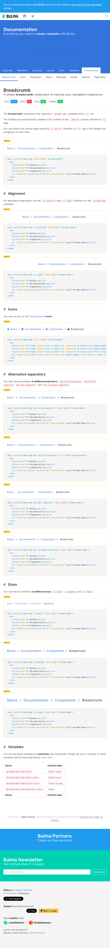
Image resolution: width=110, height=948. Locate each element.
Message (61, 77)
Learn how (46, 757)
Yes (43, 101)
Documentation (26, 148)
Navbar (86, 77)
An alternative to (16, 893)
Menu (49, 77)
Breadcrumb (8, 77)
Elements (74, 70)
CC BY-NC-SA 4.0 (36, 933)
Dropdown (35, 77)
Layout (50, 70)
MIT (26, 930)
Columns (37, 70)
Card (22, 77)
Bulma (10, 148)
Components (91, 70)
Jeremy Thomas (23, 890)
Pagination (100, 77)
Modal (74, 77)
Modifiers (22, 70)
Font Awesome (37, 316)
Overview (7, 70)
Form (62, 70)
